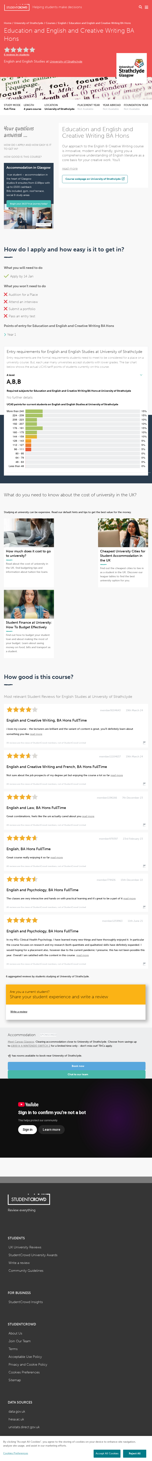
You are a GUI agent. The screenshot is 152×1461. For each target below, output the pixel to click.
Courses (50, 23)
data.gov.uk (17, 1411)
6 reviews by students (16, 54)
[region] (76, 1448)
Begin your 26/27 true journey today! (29, 203)
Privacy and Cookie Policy (28, 1365)
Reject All (135, 1453)
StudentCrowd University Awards (33, 1255)
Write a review (18, 1011)
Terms (13, 1349)
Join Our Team (20, 1341)
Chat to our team (78, 1074)
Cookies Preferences (24, 1372)
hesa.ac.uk (16, 1419)
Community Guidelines (26, 1271)
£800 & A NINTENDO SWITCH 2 (30, 1045)
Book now (78, 1066)
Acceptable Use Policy (25, 1357)
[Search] (140, 7)
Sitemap (15, 1380)
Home (8, 23)
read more (70, 169)
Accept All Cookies (107, 1453)
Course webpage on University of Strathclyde (93, 179)
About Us (15, 1333)
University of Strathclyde (28, 23)
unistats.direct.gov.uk (24, 1427)
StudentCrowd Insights (26, 1302)
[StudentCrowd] (17, 7)
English (62, 23)
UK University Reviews (25, 1247)
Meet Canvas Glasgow (21, 1041)
